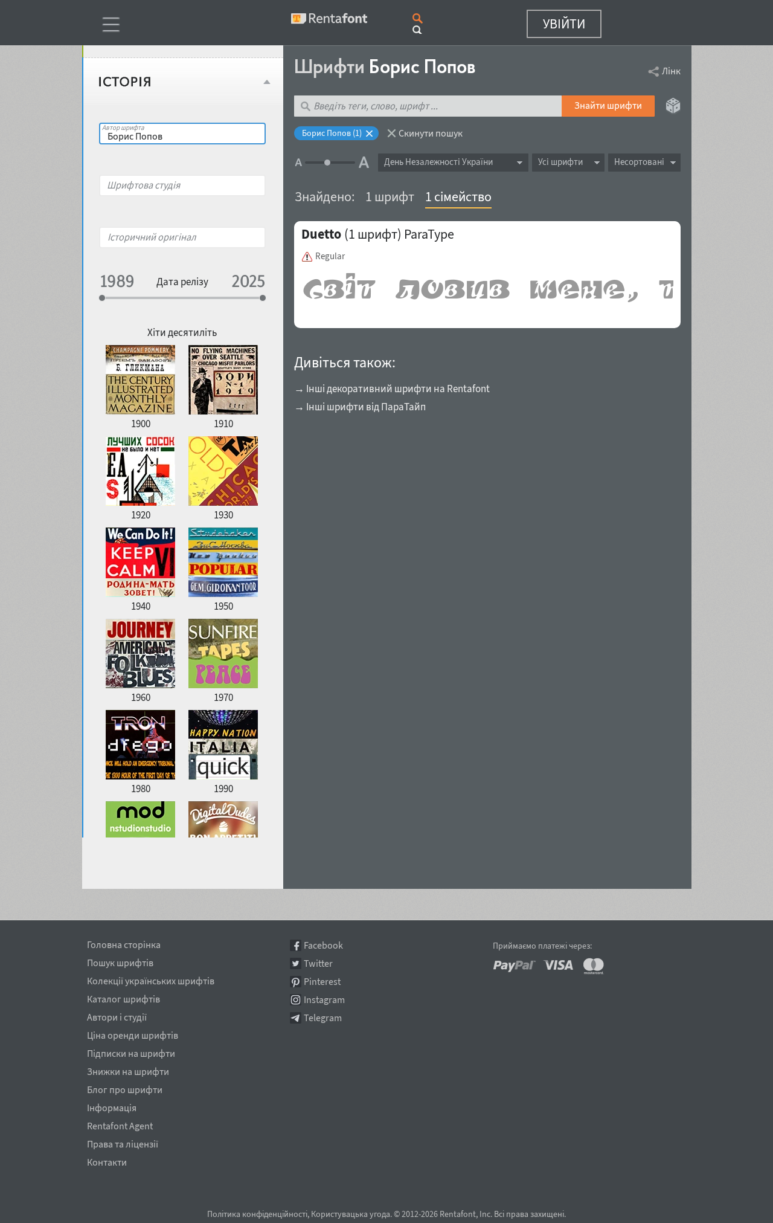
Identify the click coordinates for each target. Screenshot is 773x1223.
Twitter (318, 963)
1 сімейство (458, 196)
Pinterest (322, 981)
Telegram (323, 1018)
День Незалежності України (438, 161)
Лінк (671, 71)
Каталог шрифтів (123, 997)
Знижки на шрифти (128, 1069)
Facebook (323, 945)
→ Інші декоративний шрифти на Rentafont (392, 388)
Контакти (107, 1160)
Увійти (564, 23)
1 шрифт (389, 196)
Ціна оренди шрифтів (132, 1033)
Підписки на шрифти (131, 1051)
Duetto (321, 233)
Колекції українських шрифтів (150, 979)
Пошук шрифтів (120, 961)
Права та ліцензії (122, 1142)
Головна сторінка (124, 942)
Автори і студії (117, 1015)
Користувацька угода (350, 1213)
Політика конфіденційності (257, 1213)
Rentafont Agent (120, 1124)
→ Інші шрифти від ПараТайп (360, 406)
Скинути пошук (431, 133)
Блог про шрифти (124, 1087)
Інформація (111, 1106)
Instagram (324, 999)
